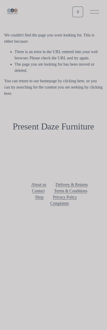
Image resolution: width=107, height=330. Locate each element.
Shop (39, 197)
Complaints (59, 203)
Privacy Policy (65, 197)
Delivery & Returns (72, 184)
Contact (38, 191)
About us (38, 184)
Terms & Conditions (70, 191)
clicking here (73, 81)
